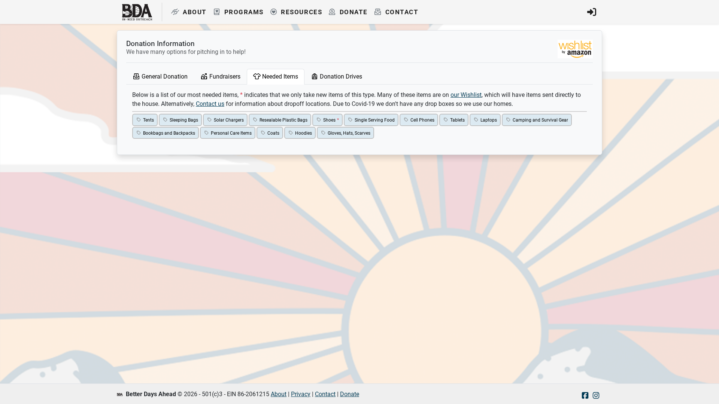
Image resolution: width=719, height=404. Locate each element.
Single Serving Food (375, 120)
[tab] (160, 77)
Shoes (329, 120)
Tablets (457, 120)
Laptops (488, 120)
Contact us (210, 103)
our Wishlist (466, 94)
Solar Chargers (229, 120)
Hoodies (303, 132)
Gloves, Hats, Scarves (349, 132)
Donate (349, 394)
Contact (325, 394)
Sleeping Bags (184, 120)
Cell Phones (422, 120)
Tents (148, 120)
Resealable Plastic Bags (283, 120)
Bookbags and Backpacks (169, 132)
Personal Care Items (231, 132)
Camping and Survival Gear (540, 120)
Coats (273, 132)
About (278, 394)
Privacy (300, 394)
